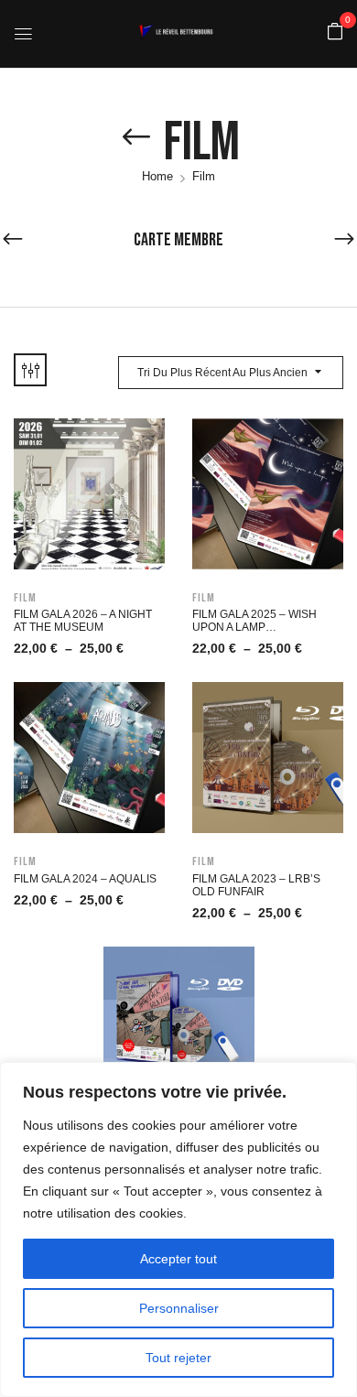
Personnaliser (179, 1308)
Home (157, 176)
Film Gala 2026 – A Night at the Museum (83, 621)
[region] (178, 1229)
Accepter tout (178, 1258)
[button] (335, 32)
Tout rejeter (178, 1357)
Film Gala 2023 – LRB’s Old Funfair (256, 885)
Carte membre (178, 240)
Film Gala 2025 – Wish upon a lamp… (254, 621)
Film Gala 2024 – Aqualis (85, 878)
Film (25, 597)
